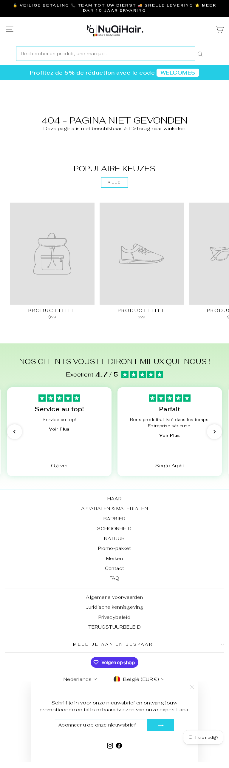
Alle (114, 182)
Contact (114, 568)
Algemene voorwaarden (114, 597)
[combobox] (105, 54)
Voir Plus (59, 429)
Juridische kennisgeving (114, 607)
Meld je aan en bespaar (113, 644)
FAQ (114, 578)
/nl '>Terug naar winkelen (154, 128)
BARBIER (114, 519)
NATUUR (114, 538)
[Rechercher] (200, 54)
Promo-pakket (114, 548)
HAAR (114, 499)
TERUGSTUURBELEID (114, 627)
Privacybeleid (114, 617)
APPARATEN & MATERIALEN (114, 508)
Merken (114, 558)
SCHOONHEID (114, 528)
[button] (14, 431)
